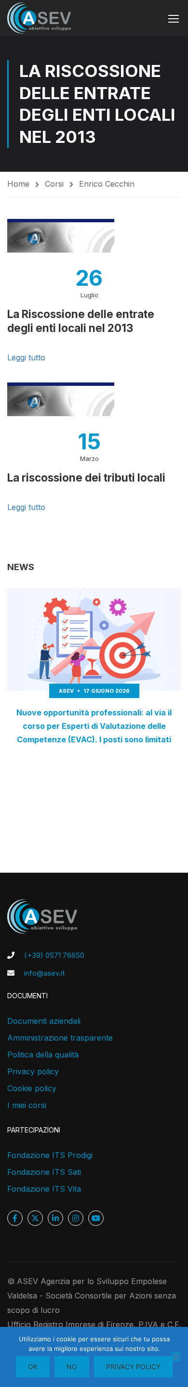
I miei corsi (26, 1105)
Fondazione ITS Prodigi (50, 1155)
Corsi (54, 184)
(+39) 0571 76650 (54, 955)
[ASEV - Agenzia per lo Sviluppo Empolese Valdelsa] (39, 18)
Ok (33, 1366)
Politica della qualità (43, 1054)
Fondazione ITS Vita (44, 1189)
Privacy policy (33, 1071)
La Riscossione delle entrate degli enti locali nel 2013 (80, 320)
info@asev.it (44, 973)
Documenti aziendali (44, 1021)
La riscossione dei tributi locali (86, 477)
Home (18, 184)
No (72, 1366)
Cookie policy (31, 1088)
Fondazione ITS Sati (44, 1172)
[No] (176, 1357)
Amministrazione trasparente (60, 1038)
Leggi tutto (26, 357)
